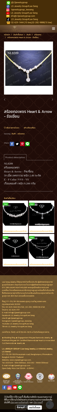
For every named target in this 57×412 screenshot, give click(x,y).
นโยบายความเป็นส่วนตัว (19, 402)
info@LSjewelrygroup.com (23, 16)
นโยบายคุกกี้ (38, 402)
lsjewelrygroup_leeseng (22, 9)
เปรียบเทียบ (30, 127)
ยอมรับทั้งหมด (34, 407)
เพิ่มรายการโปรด (12, 127)
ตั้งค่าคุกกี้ (21, 407)
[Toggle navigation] (53, 29)
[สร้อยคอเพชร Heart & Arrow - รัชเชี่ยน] (28, 68)
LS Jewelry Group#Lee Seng (24, 6)
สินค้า (14, 133)
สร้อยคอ (21, 133)
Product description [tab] (15, 157)
